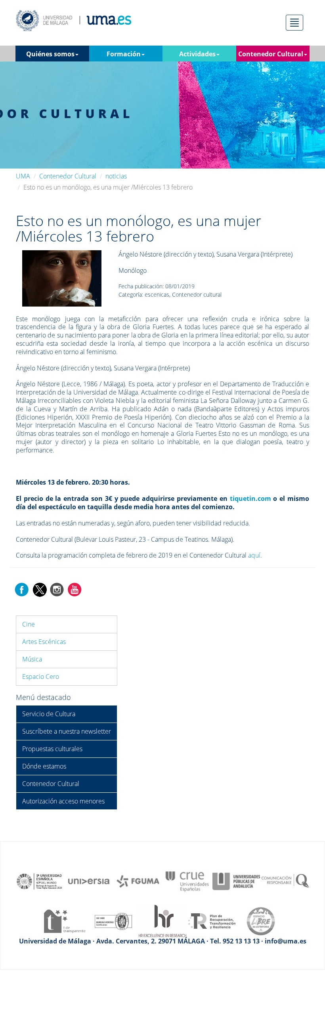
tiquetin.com (250, 498)
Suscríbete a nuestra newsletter (66, 731)
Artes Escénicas (44, 641)
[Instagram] (57, 589)
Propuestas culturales (52, 748)
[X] (39, 589)
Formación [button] (124, 54)
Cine (28, 624)
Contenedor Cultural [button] (270, 54)
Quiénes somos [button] (50, 54)
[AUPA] (236, 880)
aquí (254, 555)
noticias (116, 176)
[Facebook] (22, 589)
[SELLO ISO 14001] (113, 920)
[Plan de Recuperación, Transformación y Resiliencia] (211, 920)
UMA (23, 176)
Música (32, 659)
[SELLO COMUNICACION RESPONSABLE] (285, 880)
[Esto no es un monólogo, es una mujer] (61, 277)
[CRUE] (187, 880)
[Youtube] (74, 589)
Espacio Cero (40, 676)
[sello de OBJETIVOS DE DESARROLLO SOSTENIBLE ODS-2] (39, 880)
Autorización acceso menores (63, 801)
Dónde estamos (44, 766)
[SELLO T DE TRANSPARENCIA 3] (64, 920)
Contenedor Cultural (67, 176)
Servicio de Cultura (48, 713)
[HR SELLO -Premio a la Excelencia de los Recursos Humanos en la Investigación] (162, 920)
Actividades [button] (197, 54)
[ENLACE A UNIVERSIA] (89, 880)
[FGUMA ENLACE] (138, 880)
